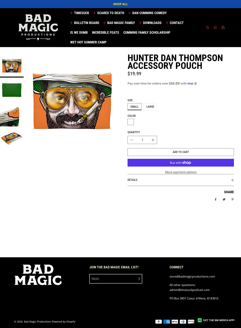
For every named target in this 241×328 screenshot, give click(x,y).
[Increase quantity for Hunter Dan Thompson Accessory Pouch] (153, 140)
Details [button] (132, 180)
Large (150, 106)
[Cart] (223, 27)
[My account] (215, 27)
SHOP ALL (120, 4)
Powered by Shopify (63, 321)
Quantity (134, 132)
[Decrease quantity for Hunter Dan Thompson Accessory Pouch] (131, 140)
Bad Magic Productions (37, 321)
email (95, 279)
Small (134, 106)
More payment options (181, 172)
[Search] (207, 27)
